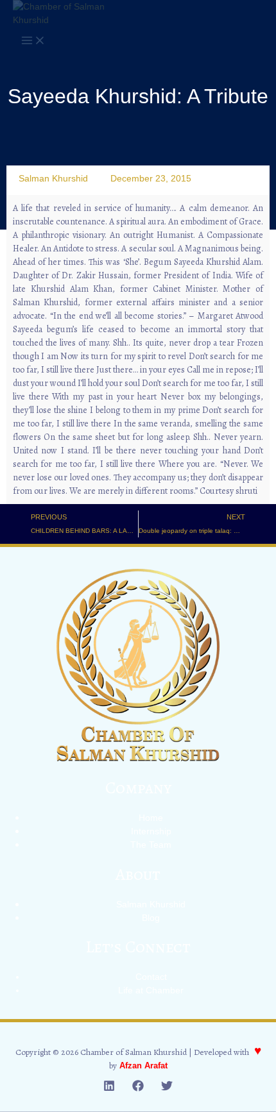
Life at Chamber (151, 990)
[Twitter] (167, 1088)
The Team (150, 844)
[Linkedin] (109, 1088)
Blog (151, 918)
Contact (151, 977)
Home (151, 818)
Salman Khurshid (150, 904)
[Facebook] (138, 1088)
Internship (151, 831)
